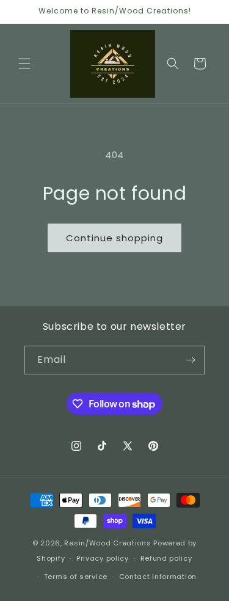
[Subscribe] (190, 360)
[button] (24, 63)
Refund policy (166, 558)
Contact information (158, 576)
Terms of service (75, 576)
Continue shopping (114, 237)
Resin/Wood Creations (107, 543)
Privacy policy (102, 558)
